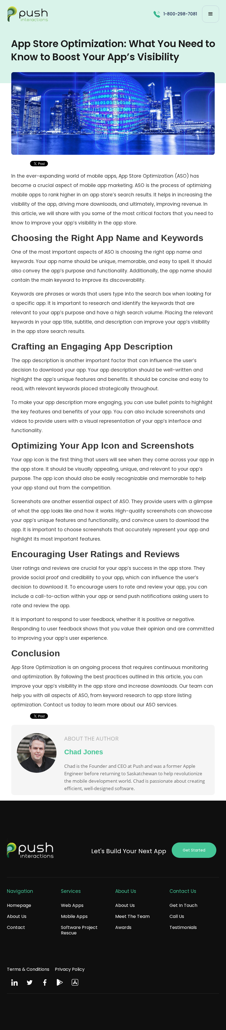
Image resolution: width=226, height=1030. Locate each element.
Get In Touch (183, 905)
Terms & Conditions (28, 969)
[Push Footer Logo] (30, 851)
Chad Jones (83, 752)
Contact (16, 927)
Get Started (194, 850)
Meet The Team (132, 916)
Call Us (177, 916)
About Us (16, 916)
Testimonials (183, 927)
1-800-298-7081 (180, 14)
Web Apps (72, 905)
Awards (123, 927)
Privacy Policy (70, 969)
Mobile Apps (74, 916)
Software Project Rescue (79, 930)
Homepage (19, 905)
